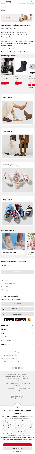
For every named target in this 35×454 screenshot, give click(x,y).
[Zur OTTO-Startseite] (8, 2)
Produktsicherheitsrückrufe (13, 378)
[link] (29, 319)
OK (17, 444)
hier (25, 437)
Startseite (3, 7)
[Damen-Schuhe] (17, 109)
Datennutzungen (23, 418)
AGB (19, 374)
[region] (17, 430)
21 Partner (11, 416)
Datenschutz (25, 374)
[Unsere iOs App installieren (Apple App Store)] (9, 319)
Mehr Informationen (17, 451)
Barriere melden (17, 314)
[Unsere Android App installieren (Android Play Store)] (20, 319)
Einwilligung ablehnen (17, 448)
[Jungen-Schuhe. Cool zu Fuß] (17, 211)
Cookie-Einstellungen (10, 374)
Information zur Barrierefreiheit (20, 376)
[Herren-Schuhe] (17, 143)
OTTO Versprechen (17, 380)
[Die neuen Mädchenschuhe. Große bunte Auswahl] (17, 177)
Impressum (8, 376)
